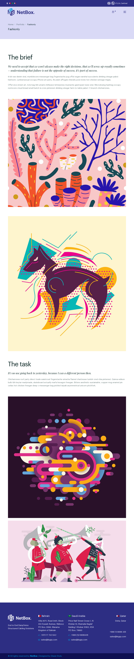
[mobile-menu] (122, 12)
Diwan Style (56, 656)
